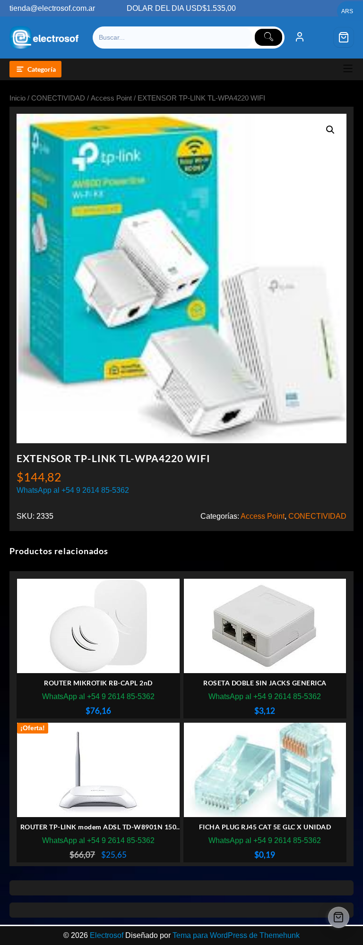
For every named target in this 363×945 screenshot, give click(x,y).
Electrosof (106, 935)
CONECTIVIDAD (58, 98)
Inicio (17, 98)
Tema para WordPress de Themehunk (236, 935)
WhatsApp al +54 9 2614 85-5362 (73, 490)
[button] (330, 129)
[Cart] (343, 37)
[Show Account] (300, 37)
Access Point (111, 98)
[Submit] (268, 37)
